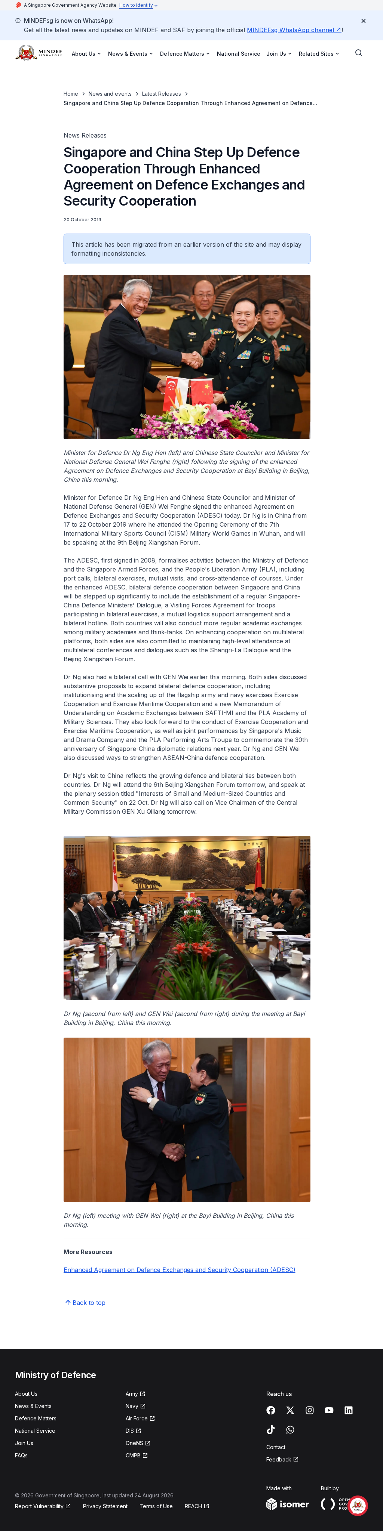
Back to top (89, 1302)
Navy (132, 1406)
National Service (238, 53)
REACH (193, 1506)
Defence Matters (35, 1418)
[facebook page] (270, 1410)
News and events (110, 93)
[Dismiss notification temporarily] (364, 21)
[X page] (290, 1410)
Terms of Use (156, 1506)
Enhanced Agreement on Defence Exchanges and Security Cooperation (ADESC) (179, 1269)
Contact (275, 1447)
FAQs (21, 1455)
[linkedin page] (348, 1410)
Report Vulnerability (39, 1506)
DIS (130, 1430)
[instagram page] (309, 1410)
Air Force (137, 1418)
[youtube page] (329, 1410)
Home (71, 93)
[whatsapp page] (290, 1429)
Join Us (24, 1443)
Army (132, 1393)
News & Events (33, 1406)
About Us (26, 1393)
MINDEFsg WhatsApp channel (290, 30)
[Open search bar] (359, 53)
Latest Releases (161, 93)
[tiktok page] (270, 1429)
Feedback (278, 1459)
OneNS (134, 1443)
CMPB (133, 1455)
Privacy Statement (105, 1506)
